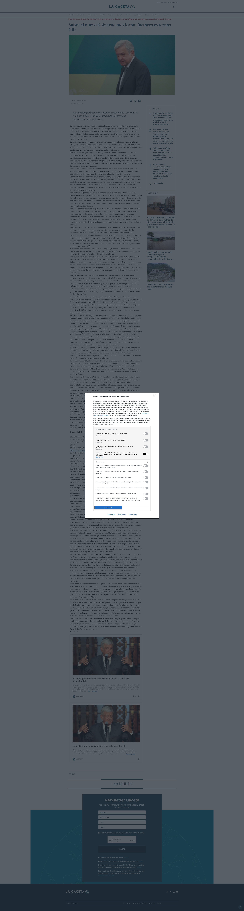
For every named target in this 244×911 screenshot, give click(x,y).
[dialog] (122, 455)
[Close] (155, 396)
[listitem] (122, 429)
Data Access (122, 514)
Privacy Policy (133, 514)
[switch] (145, 433)
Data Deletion (111, 514)
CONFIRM (108, 507)
